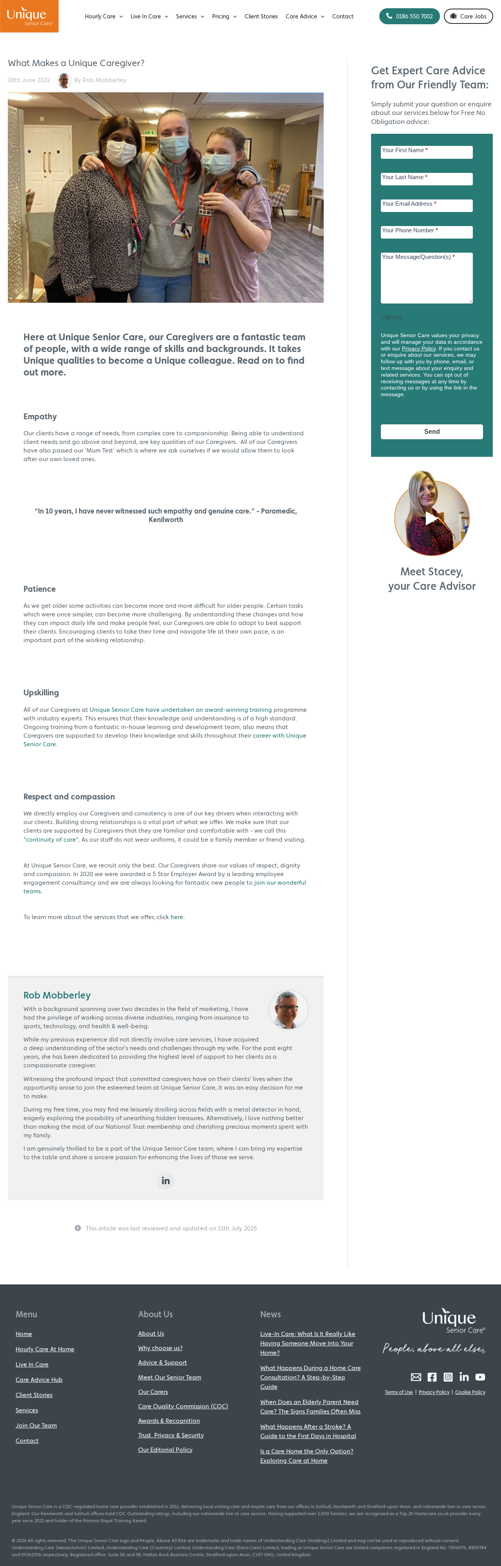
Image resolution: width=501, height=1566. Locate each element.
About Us (151, 1333)
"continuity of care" (50, 839)
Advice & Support (162, 1362)
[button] (119, 16)
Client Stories (34, 1395)
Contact (27, 1440)
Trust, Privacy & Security (171, 1435)
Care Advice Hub (39, 1379)
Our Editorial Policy (165, 1449)
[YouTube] (480, 1377)
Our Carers (153, 1391)
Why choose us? (160, 1348)
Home (24, 1334)
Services (27, 1410)
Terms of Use (399, 1392)
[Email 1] (416, 1377)
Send (432, 431)
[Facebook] (432, 1377)
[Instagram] (448, 1377)
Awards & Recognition (169, 1420)
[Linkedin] (166, 1181)
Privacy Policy (419, 348)
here (177, 917)
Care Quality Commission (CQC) (183, 1406)
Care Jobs (473, 16)
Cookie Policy (470, 1392)
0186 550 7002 (414, 16)
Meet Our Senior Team (169, 1377)
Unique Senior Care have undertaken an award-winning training (181, 709)
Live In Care (32, 1364)
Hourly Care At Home (45, 1349)
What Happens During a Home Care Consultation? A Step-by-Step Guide (310, 1377)
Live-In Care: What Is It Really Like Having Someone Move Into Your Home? (307, 1343)
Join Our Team (36, 1425)
